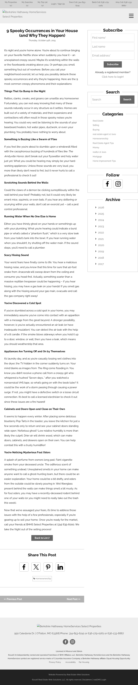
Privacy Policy (55, 662)
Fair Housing (84, 662)
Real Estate (98, 121)
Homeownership (43, 578)
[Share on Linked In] (60, 567)
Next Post (72, 599)
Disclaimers (87, 680)
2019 (101, 251)
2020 (101, 245)
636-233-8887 (116, 633)
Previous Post (14, 599)
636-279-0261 (96, 633)
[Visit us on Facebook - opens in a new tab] (107, 183)
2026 (101, 207)
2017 (101, 264)
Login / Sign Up (58, 4)
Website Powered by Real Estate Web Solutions (69, 675)
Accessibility (70, 662)
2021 (101, 238)
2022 (101, 232)
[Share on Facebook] (23, 567)
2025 (101, 213)
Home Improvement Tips (104, 161)
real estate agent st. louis (104, 134)
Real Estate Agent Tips (103, 143)
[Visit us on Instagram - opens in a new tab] (118, 183)
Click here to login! (113, 76)
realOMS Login (99, 680)
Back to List (41, 538)
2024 (101, 219)
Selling (96, 125)
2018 (101, 257)
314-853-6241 (76, 633)
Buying (96, 130)
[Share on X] (36, 567)
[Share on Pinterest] (48, 567)
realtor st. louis (99, 152)
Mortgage (97, 156)
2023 (101, 226)
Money (96, 147)
